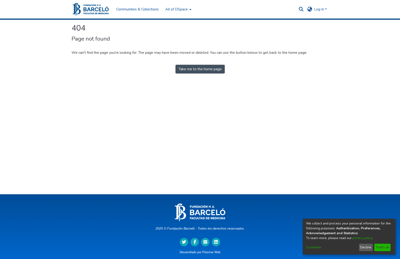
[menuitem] (177, 9)
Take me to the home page (200, 69)
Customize (313, 247)
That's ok (382, 247)
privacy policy (362, 238)
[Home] (91, 9)
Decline (365, 247)
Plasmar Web (211, 252)
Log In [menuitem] (319, 9)
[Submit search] (301, 9)
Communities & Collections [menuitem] (137, 9)
